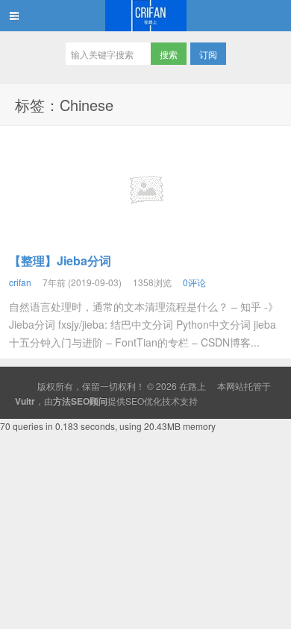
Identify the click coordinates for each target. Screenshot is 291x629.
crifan (20, 282)
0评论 (194, 282)
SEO (134, 400)
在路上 (145, 15)
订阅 (208, 54)
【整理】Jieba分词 (60, 260)
